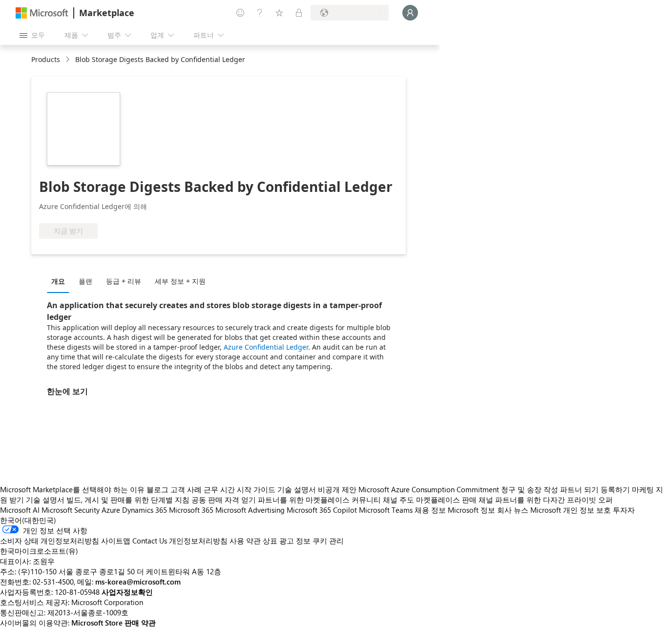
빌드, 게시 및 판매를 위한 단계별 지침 (127, 499)
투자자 (624, 510)
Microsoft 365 (191, 510)
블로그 (157, 489)
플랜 (85, 281)
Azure (111, 510)
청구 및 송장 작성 (529, 489)
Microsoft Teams (386, 510)
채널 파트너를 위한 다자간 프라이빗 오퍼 (546, 499)
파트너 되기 (579, 489)
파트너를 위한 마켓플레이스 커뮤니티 (319, 499)
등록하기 (615, 489)
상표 (270, 540)
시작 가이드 (256, 489)
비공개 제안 (337, 489)
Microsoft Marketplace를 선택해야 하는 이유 (72, 489)
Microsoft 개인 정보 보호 (570, 510)
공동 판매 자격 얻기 (223, 499)
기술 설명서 (296, 489)
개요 (58, 281)
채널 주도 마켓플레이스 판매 (430, 499)
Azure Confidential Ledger (266, 347)
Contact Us (149, 540)
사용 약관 (245, 540)
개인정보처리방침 (198, 540)
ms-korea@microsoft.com (138, 581)
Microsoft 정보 (471, 510)
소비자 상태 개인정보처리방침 (49, 540)
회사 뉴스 (512, 510)
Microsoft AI (20, 510)
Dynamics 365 (144, 510)
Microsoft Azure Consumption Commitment (429, 489)
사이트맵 (115, 540)
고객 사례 (186, 489)
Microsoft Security (71, 510)
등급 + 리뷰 (123, 281)
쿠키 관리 (328, 540)
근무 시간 (219, 489)
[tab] (60, 281)
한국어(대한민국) (28, 520)
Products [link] (45, 59)
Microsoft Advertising (250, 510)
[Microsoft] (42, 13)
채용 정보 (430, 510)
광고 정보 (295, 540)
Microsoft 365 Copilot (322, 510)
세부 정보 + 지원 (180, 281)
